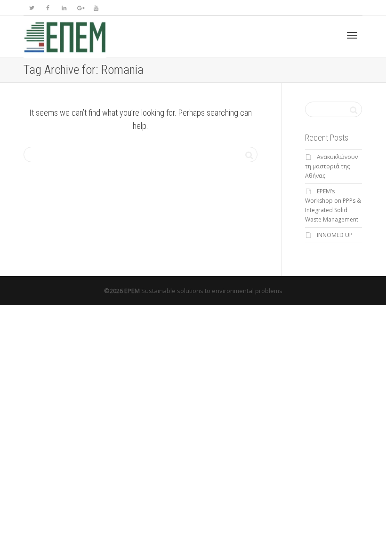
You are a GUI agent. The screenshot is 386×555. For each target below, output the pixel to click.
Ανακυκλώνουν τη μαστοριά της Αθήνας (331, 166)
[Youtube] (96, 8)
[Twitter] (32, 8)
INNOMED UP (335, 235)
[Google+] (80, 8)
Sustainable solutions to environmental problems (211, 290)
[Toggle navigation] (352, 35)
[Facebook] (48, 8)
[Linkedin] (64, 8)
